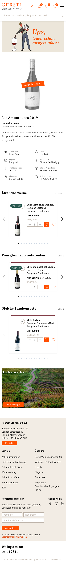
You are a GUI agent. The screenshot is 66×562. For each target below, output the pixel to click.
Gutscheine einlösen (12, 467)
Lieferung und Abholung (14, 462)
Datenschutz (55, 559)
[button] (61, 15)
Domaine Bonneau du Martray (41, 323)
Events (38, 467)
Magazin (39, 472)
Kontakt (9, 443)
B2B (4, 487)
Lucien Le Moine (10, 123)
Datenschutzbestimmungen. (14, 537)
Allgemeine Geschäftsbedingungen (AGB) (47, 486)
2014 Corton (33, 319)
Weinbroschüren (10, 482)
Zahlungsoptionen (11, 456)
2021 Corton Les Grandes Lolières (40, 204)
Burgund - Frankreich (38, 211)
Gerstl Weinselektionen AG (48, 456)
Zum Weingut (13, 404)
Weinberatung (9, 472)
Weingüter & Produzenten (48, 462)
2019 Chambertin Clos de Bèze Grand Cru (40, 266)
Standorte (40, 477)
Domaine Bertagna (36, 207)
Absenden (10, 528)
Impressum (41, 559)
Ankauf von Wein (10, 477)
